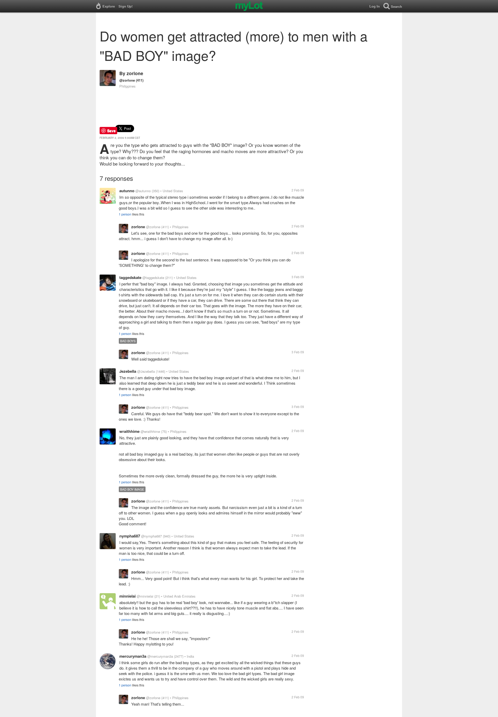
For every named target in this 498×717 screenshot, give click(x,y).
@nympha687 (151, 536)
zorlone (135, 73)
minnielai (127, 596)
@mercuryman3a (160, 656)
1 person (125, 214)
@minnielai (145, 596)
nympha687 (129, 536)
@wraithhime (150, 431)
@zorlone (127, 80)
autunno (126, 190)
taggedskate (130, 277)
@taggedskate (153, 277)
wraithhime (129, 431)
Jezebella (127, 371)
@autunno (143, 190)
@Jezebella (146, 371)
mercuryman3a (132, 656)
